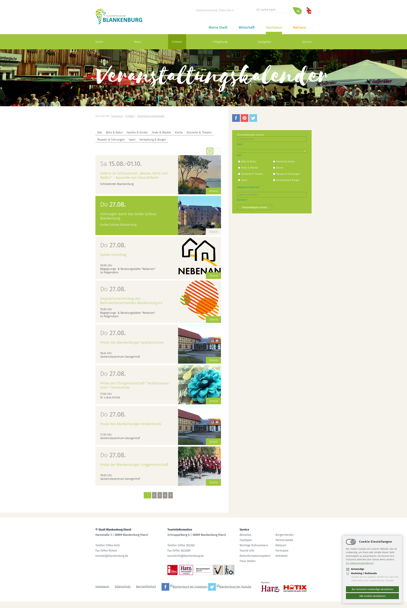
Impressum (102, 586)
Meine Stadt (218, 27)
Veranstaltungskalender (151, 116)
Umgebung (220, 42)
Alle (99, 132)
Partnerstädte (284, 540)
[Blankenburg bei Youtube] (234, 586)
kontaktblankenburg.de (111, 556)
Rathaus (299, 27)
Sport (132, 139)
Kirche (179, 132)
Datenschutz (123, 586)
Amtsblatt (282, 556)
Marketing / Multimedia (364, 573)
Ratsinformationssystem (255, 556)
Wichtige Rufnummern (254, 545)
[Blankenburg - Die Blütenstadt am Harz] (119, 24)
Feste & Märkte (161, 132)
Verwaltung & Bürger (152, 139)
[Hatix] (294, 586)
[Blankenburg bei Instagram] (189, 586)
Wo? (239, 155)
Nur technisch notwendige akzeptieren (372, 589)
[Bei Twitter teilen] (253, 121)
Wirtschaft (247, 27)
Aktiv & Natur (114, 132)
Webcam (281, 545)
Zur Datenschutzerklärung (360, 563)
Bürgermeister (285, 535)
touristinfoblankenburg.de (185, 556)
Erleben (177, 42)
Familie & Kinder (137, 132)
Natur (137, 42)
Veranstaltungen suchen (254, 207)
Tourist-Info (247, 550)
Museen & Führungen (111, 139)
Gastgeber (264, 42)
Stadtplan (246, 540)
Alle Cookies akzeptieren (372, 596)
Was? (240, 144)
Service (307, 42)
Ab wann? (242, 199)
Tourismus (274, 27)
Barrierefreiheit (146, 586)
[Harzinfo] (270, 586)
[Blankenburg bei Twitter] (212, 586)
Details (213, 191)
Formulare (282, 550)
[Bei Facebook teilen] (236, 121)
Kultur (99, 42)
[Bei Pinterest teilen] (245, 121)
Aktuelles (245, 535)
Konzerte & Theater (199, 132)
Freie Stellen (248, 561)
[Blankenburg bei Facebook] (166, 586)
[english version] (309, 10)
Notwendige (357, 569)
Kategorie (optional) (248, 187)
